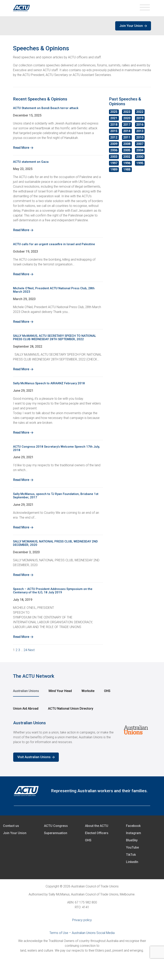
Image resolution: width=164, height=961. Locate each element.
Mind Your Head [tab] (60, 691)
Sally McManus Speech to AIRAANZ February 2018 (49, 383)
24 (25, 650)
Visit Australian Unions (34, 757)
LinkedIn (132, 862)
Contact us (11, 826)
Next (31, 650)
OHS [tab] (107, 691)
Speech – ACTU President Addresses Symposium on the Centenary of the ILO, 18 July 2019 (52, 590)
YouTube (132, 847)
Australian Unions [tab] (26, 691)
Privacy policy (82, 920)
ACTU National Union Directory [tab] (70, 708)
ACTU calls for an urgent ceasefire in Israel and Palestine (54, 244)
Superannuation (55, 833)
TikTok (131, 855)
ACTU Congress (56, 826)
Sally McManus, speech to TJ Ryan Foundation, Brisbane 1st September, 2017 (55, 495)
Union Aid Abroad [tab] (25, 708)
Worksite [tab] (87, 691)
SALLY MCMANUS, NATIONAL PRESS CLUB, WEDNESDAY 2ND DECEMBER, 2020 (55, 543)
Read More (21, 148)
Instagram (133, 833)
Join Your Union (131, 26)
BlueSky (132, 840)
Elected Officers (96, 833)
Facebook (133, 826)
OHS (88, 840)
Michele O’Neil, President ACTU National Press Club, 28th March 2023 (54, 289)
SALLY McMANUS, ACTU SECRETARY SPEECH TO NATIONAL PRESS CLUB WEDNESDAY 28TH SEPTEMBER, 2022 (54, 337)
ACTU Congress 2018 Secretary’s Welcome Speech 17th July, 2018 (56, 448)
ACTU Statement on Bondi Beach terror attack (45, 108)
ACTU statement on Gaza (31, 162)
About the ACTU (96, 826)
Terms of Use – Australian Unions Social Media (82, 933)
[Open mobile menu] (145, 8)
